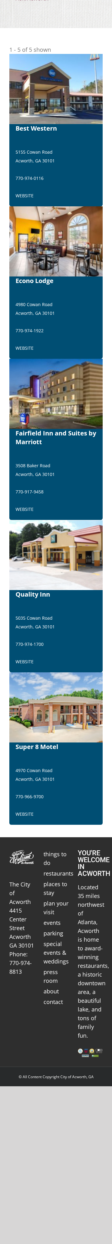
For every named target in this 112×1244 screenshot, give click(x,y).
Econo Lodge (35, 280)
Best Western (36, 128)
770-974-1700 (30, 644)
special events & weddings (56, 952)
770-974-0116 (30, 178)
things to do (55, 858)
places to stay (55, 888)
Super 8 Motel (37, 746)
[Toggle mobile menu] (100, 9)
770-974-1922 (30, 331)
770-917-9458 (30, 492)
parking (53, 933)
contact (53, 1002)
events (52, 922)
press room (51, 976)
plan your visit (56, 908)
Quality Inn (33, 594)
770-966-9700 (30, 797)
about (51, 991)
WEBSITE (25, 196)
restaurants (56, 873)
